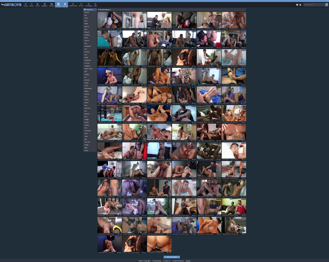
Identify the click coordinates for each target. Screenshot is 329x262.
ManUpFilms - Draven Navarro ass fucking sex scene (110, 234)
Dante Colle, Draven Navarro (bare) (234, 66)
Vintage (86, 145)
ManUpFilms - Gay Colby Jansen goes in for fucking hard (234, 48)
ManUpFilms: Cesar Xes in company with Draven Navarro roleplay (209, 66)
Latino (86, 85)
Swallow (86, 125)
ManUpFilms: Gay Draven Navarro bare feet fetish (110, 29)
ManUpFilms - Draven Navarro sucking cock (160, 66)
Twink (86, 136)
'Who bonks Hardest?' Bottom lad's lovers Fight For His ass (209, 159)
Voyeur (86, 150)
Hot (85, 77)
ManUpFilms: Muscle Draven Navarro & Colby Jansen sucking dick (209, 215)
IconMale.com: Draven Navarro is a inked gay (160, 103)
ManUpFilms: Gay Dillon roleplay (159, 29)
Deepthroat (87, 60)
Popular (25, 6)
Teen (85, 128)
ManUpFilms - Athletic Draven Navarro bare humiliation (160, 197)
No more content (172, 257)
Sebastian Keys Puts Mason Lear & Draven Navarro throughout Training (110, 66)
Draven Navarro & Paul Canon (184, 85)
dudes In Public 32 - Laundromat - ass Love (135, 29)
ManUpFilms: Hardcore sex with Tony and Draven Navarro (135, 197)
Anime (86, 18)
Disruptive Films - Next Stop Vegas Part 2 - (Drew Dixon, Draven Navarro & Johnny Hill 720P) (209, 122)
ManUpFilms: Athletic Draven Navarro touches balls (209, 197)
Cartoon (86, 40)
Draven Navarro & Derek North (134, 122)
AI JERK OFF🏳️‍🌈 (73, 6)
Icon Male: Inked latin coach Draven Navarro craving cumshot (160, 178)
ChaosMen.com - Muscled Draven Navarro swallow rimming (160, 122)
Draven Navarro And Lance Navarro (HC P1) (110, 159)
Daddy (86, 57)
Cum (85, 49)
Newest (31, 6)
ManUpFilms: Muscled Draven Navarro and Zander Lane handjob (160, 159)
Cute (85, 54)
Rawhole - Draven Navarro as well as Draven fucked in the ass (160, 85)
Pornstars (58, 6)
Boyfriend (87, 35)
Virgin (85, 147)
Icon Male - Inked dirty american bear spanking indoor (234, 29)
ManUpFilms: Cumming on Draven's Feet (234, 103)
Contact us (166, 260)
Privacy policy (157, 260)
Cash (85, 43)
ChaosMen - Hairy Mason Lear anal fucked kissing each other (234, 122)
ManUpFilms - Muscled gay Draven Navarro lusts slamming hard (234, 178)
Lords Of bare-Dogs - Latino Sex (134, 103)
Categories (44, 6)
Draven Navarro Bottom (184, 178)
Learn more (51, 1)
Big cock (86, 26)
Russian (86, 100)
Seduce (86, 102)
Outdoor (86, 94)
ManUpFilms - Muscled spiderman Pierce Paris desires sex (184, 103)
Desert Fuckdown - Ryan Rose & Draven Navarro (209, 103)
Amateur (86, 12)
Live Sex (65, 6)
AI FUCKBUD (88, 6)
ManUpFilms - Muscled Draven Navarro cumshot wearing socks (209, 29)
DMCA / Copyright (144, 260)
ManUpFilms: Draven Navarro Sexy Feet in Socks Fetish (184, 234)
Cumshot (86, 52)
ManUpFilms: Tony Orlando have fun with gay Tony (184, 159)
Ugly (85, 139)
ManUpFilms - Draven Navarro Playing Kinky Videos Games (184, 48)
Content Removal (178, 260)
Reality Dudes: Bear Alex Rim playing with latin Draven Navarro (110, 122)
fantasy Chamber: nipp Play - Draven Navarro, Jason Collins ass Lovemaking (234, 141)
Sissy (85, 105)
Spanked (86, 114)
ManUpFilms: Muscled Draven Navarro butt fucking (135, 159)
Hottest (37, 6)
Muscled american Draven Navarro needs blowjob (160, 234)
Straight (86, 119)
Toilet (86, 133)
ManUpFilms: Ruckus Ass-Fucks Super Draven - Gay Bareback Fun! (135, 178)
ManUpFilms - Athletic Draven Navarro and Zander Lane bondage (234, 85)
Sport (85, 116)
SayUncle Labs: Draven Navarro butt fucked (184, 215)
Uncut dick (87, 142)
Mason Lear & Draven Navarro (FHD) (134, 253)
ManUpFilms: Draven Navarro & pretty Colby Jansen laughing (234, 215)
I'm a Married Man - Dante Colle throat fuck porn (184, 197)
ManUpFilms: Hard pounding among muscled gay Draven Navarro (209, 178)
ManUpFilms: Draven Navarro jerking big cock (209, 48)
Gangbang (87, 66)
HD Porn (81, 6)
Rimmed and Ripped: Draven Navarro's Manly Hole (110, 141)
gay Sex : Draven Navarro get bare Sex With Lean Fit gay (110, 197)
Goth (85, 71)
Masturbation (88, 88)
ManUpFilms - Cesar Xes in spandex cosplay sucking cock (234, 159)
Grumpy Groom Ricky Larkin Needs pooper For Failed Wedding (110, 48)
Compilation (87, 46)
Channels (51, 6)
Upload (188, 260)
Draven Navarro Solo (134, 234)
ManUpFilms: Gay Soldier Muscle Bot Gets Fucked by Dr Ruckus (234, 197)
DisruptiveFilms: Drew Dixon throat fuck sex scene (234, 234)
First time (87, 63)
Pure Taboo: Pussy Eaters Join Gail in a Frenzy (209, 141)
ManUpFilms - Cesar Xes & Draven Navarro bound (135, 141)
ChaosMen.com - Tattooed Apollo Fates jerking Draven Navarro (110, 253)
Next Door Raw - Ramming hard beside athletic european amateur (110, 178)
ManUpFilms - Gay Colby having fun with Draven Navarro (110, 215)
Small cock (87, 108)
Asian (85, 21)
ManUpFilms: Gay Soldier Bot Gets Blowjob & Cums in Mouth (135, 85)
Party (85, 97)
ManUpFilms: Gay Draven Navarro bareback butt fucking (135, 66)
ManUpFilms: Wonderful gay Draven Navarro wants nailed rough (184, 29)
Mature (86, 91)
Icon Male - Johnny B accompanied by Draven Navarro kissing (160, 215)
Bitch (85, 29)
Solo (85, 111)
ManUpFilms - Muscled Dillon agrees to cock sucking (160, 253)
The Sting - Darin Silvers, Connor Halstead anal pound (160, 141)
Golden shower (88, 69)
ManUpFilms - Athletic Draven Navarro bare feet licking (110, 103)
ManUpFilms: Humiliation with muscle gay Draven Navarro (135, 48)
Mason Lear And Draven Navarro (184, 66)
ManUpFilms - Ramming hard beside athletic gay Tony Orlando (135, 215)
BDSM (86, 23)
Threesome (87, 131)
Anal (85, 15)
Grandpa (86, 74)
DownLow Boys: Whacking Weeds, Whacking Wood (184, 141)
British (86, 38)
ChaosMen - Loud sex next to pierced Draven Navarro (209, 234)
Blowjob (86, 32)
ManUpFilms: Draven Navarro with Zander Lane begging (184, 122)
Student (86, 122)
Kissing (86, 83)
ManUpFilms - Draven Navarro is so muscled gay (209, 85)
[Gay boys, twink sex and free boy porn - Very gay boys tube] (11, 4)
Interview (86, 80)
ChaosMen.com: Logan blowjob (109, 85)
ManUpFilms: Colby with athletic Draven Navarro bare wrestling (160, 48)
